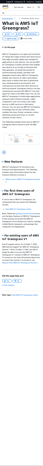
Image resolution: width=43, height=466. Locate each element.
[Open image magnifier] (4, 152)
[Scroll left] (12, 7)
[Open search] (39, 7)
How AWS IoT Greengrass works (18, 209)
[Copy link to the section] (2, 162)
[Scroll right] (33, 7)
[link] (31, 18)
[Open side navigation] (3, 13)
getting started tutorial (25, 213)
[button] (8, 47)
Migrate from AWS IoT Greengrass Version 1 (20, 263)
